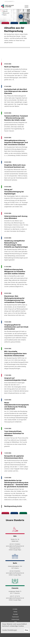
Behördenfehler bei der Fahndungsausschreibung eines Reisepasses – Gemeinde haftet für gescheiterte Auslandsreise (16, 483)
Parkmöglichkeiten (15, 548)
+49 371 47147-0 (15, 596)
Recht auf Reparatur (11, 67)
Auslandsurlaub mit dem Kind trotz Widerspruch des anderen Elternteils (16, 91)
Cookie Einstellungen (9, 630)
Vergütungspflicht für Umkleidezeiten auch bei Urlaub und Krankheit (16, 327)
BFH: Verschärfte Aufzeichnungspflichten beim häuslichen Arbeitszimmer (15, 353)
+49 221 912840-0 (15, 544)
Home (15, 612)
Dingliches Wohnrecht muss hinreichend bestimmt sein (15, 166)
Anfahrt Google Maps (15, 550)
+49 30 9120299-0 (15, 571)
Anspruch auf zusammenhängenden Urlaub (15, 379)
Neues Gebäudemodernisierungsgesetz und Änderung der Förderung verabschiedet (16, 406)
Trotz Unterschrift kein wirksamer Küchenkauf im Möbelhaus (14, 433)
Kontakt (15, 614)
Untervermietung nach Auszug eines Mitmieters (15, 217)
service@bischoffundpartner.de (15, 546)
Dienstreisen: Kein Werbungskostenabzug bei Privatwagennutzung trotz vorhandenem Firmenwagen (14, 299)
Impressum (15, 617)
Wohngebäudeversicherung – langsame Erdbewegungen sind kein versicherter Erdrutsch (16, 142)
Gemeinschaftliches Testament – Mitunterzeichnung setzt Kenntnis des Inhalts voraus (16, 118)
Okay (26, 630)
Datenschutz (15, 619)
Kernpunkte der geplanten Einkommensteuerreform (14, 457)
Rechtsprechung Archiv (13, 506)
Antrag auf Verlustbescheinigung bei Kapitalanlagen (14, 191)
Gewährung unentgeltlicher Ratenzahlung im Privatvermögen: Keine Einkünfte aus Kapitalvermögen (16, 244)
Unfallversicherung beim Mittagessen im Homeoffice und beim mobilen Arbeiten (14, 271)
